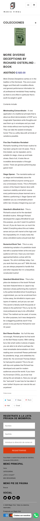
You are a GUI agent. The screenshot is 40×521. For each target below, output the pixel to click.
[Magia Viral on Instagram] (18, 497)
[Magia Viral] (12, 8)
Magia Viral (12, 505)
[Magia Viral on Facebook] (9, 497)
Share (19, 400)
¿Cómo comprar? (8, 475)
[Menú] (28, 5)
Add (8, 405)
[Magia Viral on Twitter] (5, 497)
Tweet (9, 400)
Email (18, 405)
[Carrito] (34, 5)
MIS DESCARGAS (9, 478)
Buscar (5, 487)
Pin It (29, 400)
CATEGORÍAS (8, 471)
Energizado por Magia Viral (12, 511)
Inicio (5, 468)
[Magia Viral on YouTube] (13, 497)
